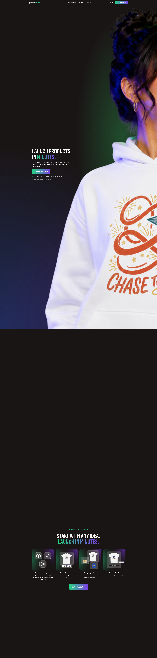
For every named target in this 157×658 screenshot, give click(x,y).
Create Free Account (121, 2)
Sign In (112, 2)
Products (81, 2)
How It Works (72, 2)
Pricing (89, 2)
